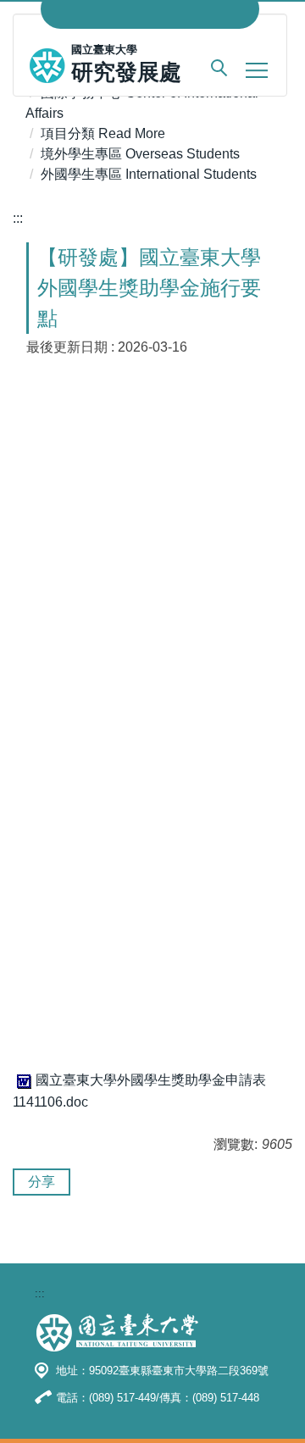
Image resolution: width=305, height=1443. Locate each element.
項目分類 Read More (103, 133)
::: (18, 218)
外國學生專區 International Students (149, 174)
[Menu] (257, 69)
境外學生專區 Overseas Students (140, 154)
